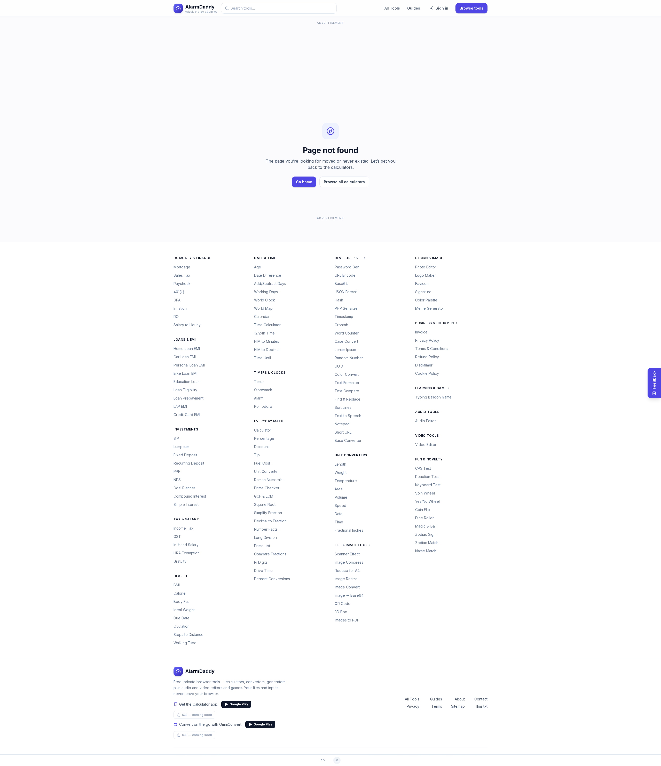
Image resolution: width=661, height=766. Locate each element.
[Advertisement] (330, 62)
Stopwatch (263, 390)
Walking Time (185, 643)
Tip (257, 455)
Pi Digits (260, 562)
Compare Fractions (270, 554)
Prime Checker (266, 488)
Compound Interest (190, 496)
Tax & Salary (186, 519)
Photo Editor (425, 267)
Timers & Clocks (270, 372)
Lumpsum (181, 446)
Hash (339, 300)
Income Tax (183, 528)
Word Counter (347, 333)
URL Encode (345, 275)
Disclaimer (423, 365)
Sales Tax (182, 275)
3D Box (341, 612)
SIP (176, 438)
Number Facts (266, 529)
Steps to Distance (188, 634)
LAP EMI (180, 406)
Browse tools (471, 8)
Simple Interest (186, 504)
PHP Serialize (346, 308)
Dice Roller (424, 518)
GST (177, 536)
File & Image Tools (352, 545)
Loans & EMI (185, 339)
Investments (186, 429)
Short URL (343, 432)
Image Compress (349, 562)
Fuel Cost (262, 463)
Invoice (421, 332)
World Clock (264, 300)
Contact (480, 699)
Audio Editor (425, 421)
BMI (177, 585)
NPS (177, 479)
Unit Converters (351, 455)
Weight (341, 472)
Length (340, 464)
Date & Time (265, 258)
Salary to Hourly (187, 325)
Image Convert (347, 587)
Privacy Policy (427, 340)
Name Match (425, 551)
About (460, 699)
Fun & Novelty (429, 459)
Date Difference (267, 275)
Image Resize (346, 579)
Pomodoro (263, 406)
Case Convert (346, 341)
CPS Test (423, 468)
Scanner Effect (347, 554)
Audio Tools (427, 412)
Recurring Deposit (189, 463)
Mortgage (182, 267)
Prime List (262, 546)
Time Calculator (267, 325)
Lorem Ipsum (345, 349)
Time (339, 522)
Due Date (182, 618)
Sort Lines (343, 407)
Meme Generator (429, 308)
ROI (176, 316)
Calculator (262, 430)
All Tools (392, 8)
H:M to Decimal (266, 349)
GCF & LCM (263, 496)
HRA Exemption (187, 553)
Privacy (413, 706)
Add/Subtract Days (270, 283)
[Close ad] (337, 760)
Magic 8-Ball (425, 526)
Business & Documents (437, 323)
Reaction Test (427, 476)
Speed (340, 505)
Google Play (239, 704)
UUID (339, 366)
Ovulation (182, 626)
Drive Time (263, 570)
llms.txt (481, 706)
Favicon (422, 283)
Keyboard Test (427, 485)
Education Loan (187, 381)
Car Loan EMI (185, 357)
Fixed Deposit (185, 455)
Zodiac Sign (425, 534)
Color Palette (426, 300)
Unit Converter (266, 471)
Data (338, 514)
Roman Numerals (268, 479)
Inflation (180, 308)
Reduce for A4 (347, 570)
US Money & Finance (192, 258)
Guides (413, 8)
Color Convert (347, 374)
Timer (259, 381)
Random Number (349, 358)
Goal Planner (184, 488)
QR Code (342, 603)
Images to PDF (347, 620)
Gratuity (180, 561)
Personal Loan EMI (189, 365)
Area (339, 489)
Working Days (266, 292)
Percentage (264, 438)
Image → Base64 (349, 595)
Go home (304, 182)
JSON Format (346, 292)
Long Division (265, 537)
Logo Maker (425, 275)
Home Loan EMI (187, 348)
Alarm (258, 398)
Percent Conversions (272, 579)
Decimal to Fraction (270, 521)
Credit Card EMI (187, 414)
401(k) (179, 292)
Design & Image (429, 258)
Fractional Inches (349, 530)
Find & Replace (347, 399)
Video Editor (425, 444)
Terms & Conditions (431, 348)
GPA (177, 300)
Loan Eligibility (185, 390)
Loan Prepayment (188, 398)
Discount (261, 446)
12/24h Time (264, 333)
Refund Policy (427, 357)
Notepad (342, 424)
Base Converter (348, 440)
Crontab (341, 325)
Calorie (180, 593)
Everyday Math (269, 421)
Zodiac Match (426, 542)
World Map (263, 308)
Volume (341, 497)
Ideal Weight (184, 610)
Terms (436, 706)
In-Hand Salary (186, 544)
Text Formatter (347, 382)
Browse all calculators (344, 182)
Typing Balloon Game (433, 397)
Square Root (265, 504)
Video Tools (427, 435)
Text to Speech (348, 415)
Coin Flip (422, 509)
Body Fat (181, 601)
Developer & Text (351, 258)
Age (257, 267)
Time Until (262, 358)
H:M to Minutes (266, 341)
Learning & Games (432, 388)
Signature (423, 292)
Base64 (341, 283)
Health (180, 576)
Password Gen (347, 267)
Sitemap (458, 706)
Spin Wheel (425, 493)
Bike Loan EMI (185, 373)
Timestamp (344, 316)
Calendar (262, 316)
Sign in (442, 8)
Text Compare (347, 391)
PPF (177, 471)
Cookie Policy (427, 373)
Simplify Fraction (268, 512)
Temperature (346, 480)
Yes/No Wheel (427, 501)
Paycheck (182, 283)
